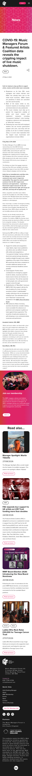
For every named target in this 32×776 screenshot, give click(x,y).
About (4, 692)
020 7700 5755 (8, 680)
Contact (5, 701)
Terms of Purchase (8, 703)
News (5, 71)
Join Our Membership (11, 708)
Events (6, 626)
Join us (6, 415)
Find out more (8, 474)
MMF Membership (8, 694)
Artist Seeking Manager (9, 690)
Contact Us (6, 678)
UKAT (5, 503)
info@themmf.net (9, 682)
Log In (22, 3)
